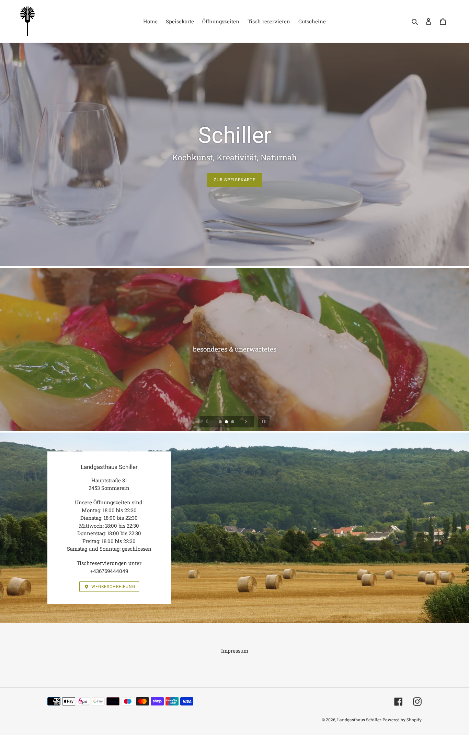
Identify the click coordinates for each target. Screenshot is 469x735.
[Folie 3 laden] (233, 422)
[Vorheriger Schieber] (207, 421)
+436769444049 (109, 570)
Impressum (234, 650)
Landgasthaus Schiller (359, 719)
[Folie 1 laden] (221, 422)
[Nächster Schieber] (245, 421)
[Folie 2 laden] (227, 422)
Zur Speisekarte (235, 179)
